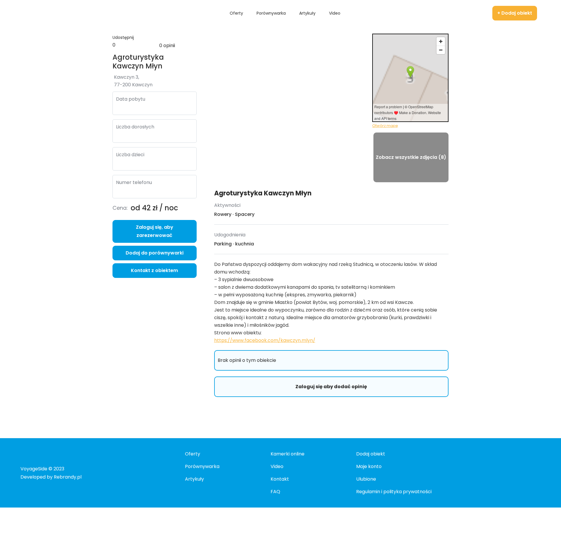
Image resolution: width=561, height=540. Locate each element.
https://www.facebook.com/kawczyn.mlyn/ (264, 340)
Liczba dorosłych (135, 126)
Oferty (192, 453)
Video (277, 466)
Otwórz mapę (385, 125)
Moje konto (369, 466)
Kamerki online (287, 453)
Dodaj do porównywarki (154, 253)
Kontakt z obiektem (154, 270)
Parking (223, 243)
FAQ (275, 491)
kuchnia (244, 243)
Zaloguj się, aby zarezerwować (154, 231)
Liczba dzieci (130, 154)
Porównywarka (202, 466)
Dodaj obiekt (370, 453)
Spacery (244, 214)
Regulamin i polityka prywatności (394, 491)
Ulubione (366, 479)
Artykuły (194, 479)
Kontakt (280, 479)
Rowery (222, 214)
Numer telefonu (134, 182)
